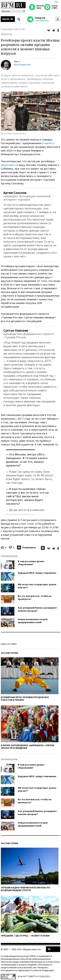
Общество (6, 34)
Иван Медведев (22, 64)
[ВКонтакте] (49, 30)
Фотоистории (9, 653)
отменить (48, 143)
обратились (8, 165)
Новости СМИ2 (8, 643)
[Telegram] (53, 30)
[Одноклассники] (58, 30)
